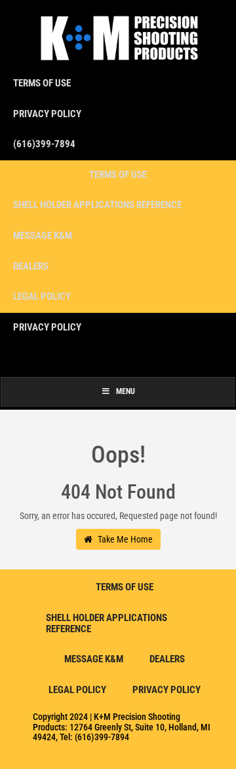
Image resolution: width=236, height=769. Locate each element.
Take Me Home (124, 539)
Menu (125, 391)
